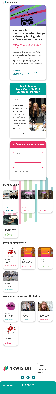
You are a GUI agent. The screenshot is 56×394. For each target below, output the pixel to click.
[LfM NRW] (28, 385)
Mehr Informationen (18, 134)
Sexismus (15, 75)
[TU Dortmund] (46, 385)
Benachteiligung (16, 73)
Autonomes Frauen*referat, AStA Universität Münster (31, 44)
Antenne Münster (16, 117)
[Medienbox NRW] (9, 385)
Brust (21, 73)
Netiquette (28, 389)
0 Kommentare (21, 47)
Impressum (50, 389)
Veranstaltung (21, 74)
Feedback (40, 73)
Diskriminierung (16, 55)
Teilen (32, 73)
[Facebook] (22, 377)
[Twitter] (33, 377)
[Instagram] (28, 377)
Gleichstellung (19, 70)
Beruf (42, 55)
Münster (14, 45)
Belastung (15, 74)
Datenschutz (6, 389)
